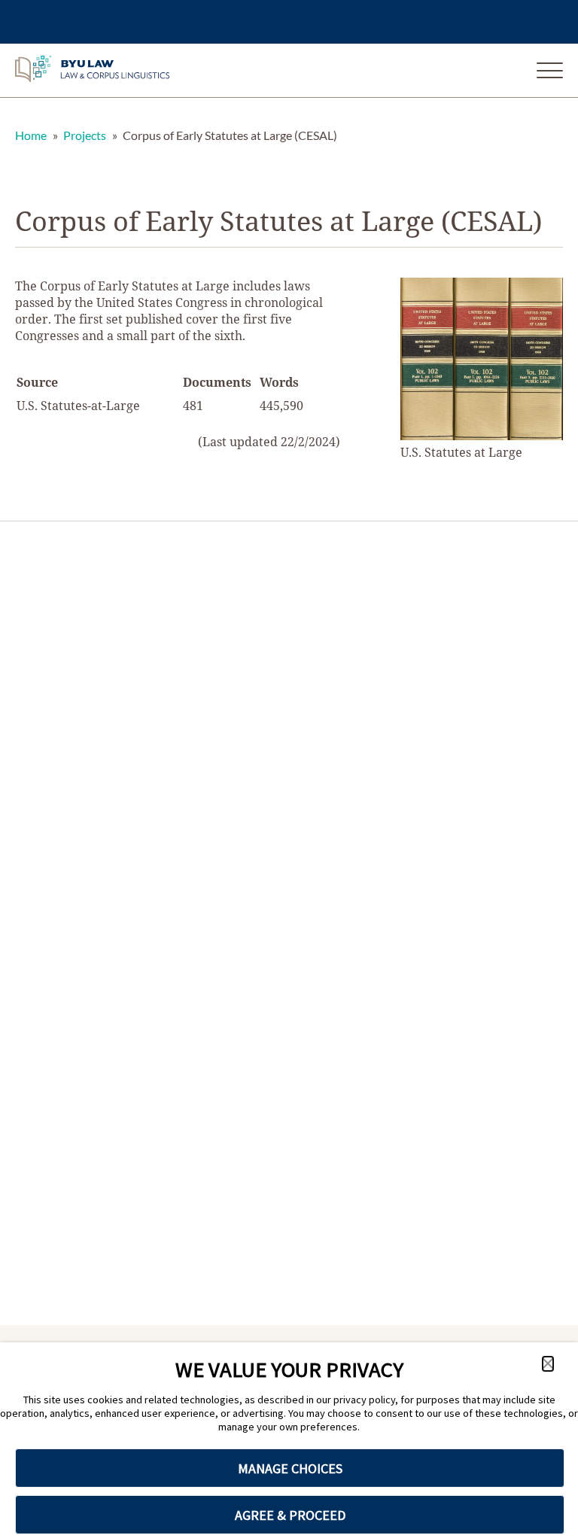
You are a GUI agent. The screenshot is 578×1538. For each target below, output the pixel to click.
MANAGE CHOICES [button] (290, 1468)
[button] (548, 1364)
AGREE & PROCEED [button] (290, 1515)
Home (31, 135)
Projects (84, 135)
